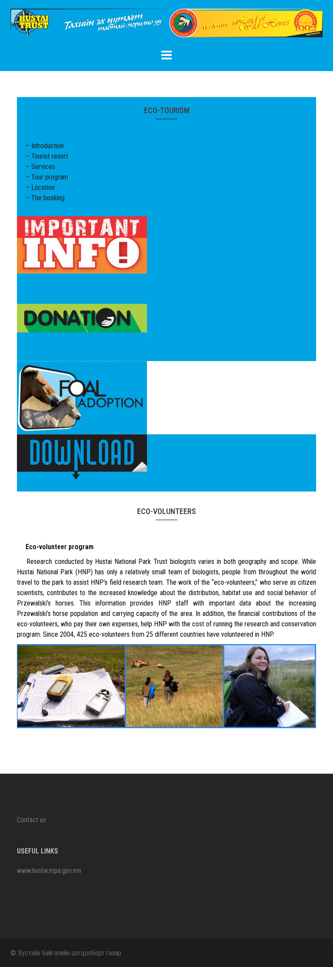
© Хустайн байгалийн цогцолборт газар (65, 953)
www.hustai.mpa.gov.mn (49, 870)
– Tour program (47, 177)
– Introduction (45, 146)
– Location (40, 187)
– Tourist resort (47, 156)
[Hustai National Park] (166, 26)
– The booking (45, 198)
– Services (40, 167)
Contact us (31, 820)
